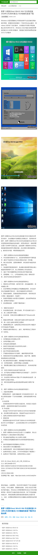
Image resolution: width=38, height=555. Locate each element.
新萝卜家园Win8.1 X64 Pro (10, 530)
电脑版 (19, 553)
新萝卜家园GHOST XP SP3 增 (11, 541)
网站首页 (3, 6)
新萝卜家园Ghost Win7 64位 (10, 535)
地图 (25, 553)
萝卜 (10, 517)
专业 (29, 517)
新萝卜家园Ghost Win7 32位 (10, 538)
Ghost (17, 517)
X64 (26, 517)
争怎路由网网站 (4, 2)
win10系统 (5, 16)
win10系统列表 (12, 6)
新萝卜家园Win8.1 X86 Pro (10, 533)
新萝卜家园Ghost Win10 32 (10, 527)
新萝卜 (6, 517)
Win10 (22, 517)
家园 (14, 517)
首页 (13, 553)
